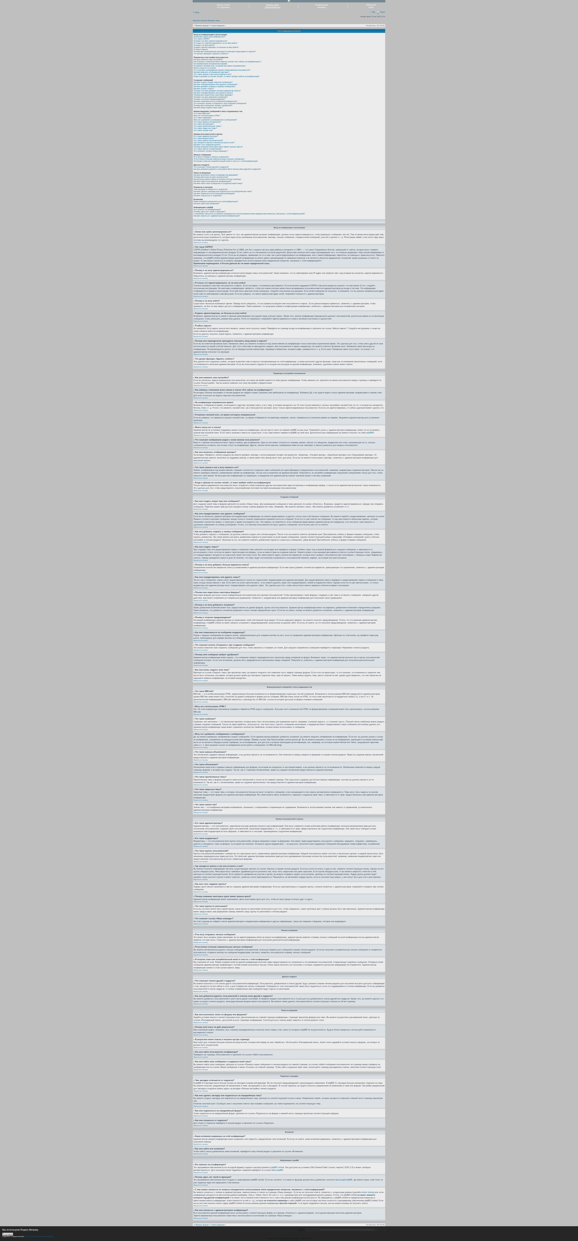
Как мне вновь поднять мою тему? (208, 108)
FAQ (373, 12)
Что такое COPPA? (202, 39)
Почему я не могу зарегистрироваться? (210, 41)
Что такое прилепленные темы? (207, 126)
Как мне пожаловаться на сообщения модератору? (216, 101)
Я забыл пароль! (201, 49)
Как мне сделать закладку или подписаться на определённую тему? (223, 191)
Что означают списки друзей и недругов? (211, 167)
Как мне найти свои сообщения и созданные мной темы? (218, 183)
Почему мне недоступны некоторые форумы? (213, 95)
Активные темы (214, 20)
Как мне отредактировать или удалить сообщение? (216, 84)
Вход (197, 12)
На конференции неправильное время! (210, 64)
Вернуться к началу (201, 242)
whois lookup (367, 1192)
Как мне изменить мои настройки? (208, 59)
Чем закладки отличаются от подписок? (211, 189)
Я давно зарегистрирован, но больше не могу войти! (216, 47)
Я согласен (8, 1234)
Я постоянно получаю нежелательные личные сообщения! (219, 159)
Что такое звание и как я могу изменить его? (213, 74)
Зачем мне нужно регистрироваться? (209, 37)
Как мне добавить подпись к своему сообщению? (214, 86)
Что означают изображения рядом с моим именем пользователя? (222, 70)
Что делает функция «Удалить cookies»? (211, 54)
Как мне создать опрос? (204, 89)
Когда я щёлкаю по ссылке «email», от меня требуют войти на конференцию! (226, 76)
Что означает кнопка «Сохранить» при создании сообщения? (220, 103)
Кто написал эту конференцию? (207, 209)
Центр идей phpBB (343, 1180)
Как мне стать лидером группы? (207, 145)
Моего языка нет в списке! (205, 68)
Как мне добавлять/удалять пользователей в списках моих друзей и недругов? (227, 169)
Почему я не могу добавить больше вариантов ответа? (217, 91)
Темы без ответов (199, 20)
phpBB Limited (277, 1167)
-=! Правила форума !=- (202, 25)
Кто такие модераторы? (204, 138)
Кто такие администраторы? (206, 136)
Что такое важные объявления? (207, 122)
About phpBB (277, 1170)
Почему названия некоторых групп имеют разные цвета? (218, 147)
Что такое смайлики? (203, 118)
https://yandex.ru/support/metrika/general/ (38, 1236)
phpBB (370, 433)
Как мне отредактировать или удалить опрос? (213, 93)
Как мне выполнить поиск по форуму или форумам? (216, 175)
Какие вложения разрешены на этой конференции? (216, 201)
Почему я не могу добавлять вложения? (211, 97)
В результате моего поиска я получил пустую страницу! (217, 179)
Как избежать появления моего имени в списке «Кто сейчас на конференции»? (227, 62)
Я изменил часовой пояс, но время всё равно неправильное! (219, 66)
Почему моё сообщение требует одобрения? (213, 105)
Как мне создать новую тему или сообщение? (213, 82)
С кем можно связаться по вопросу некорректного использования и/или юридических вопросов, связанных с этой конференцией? (249, 214)
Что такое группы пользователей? (208, 140)
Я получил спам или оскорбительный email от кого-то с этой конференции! (226, 161)
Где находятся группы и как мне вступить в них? (214, 143)
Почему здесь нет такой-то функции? (209, 212)
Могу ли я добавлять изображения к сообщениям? (215, 120)
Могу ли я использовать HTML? (207, 116)
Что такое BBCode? (202, 113)
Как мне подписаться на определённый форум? (214, 193)
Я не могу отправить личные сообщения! (211, 157)
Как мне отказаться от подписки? (208, 196)
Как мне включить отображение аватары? (211, 72)
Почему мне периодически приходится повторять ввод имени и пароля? (225, 51)
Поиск (382, 12)
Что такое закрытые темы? (205, 128)
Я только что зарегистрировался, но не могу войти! (215, 43)
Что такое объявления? (204, 124)
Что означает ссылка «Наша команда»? (211, 151)
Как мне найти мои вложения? (206, 204)
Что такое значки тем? (203, 130)
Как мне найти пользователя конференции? (213, 181)
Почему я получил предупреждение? (209, 99)
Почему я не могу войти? (204, 45)
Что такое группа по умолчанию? (208, 149)
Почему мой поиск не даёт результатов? (211, 177)
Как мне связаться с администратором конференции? (217, 216)
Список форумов (217, 25)
